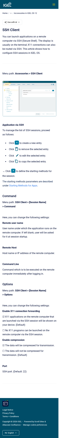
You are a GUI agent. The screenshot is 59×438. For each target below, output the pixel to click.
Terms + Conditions (10, 416)
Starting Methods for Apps (23, 185)
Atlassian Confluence (11, 425)
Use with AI (12, 22)
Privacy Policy (8, 413)
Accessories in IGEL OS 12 (25, 13)
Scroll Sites (39, 421)
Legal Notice (7, 410)
